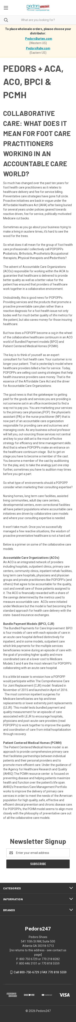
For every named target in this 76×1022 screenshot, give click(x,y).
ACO (11, 562)
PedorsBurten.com (38, 38)
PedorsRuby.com (38, 48)
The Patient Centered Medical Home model (32, 747)
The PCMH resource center (32, 773)
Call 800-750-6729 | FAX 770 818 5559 (40, 972)
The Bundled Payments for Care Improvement (34, 628)
